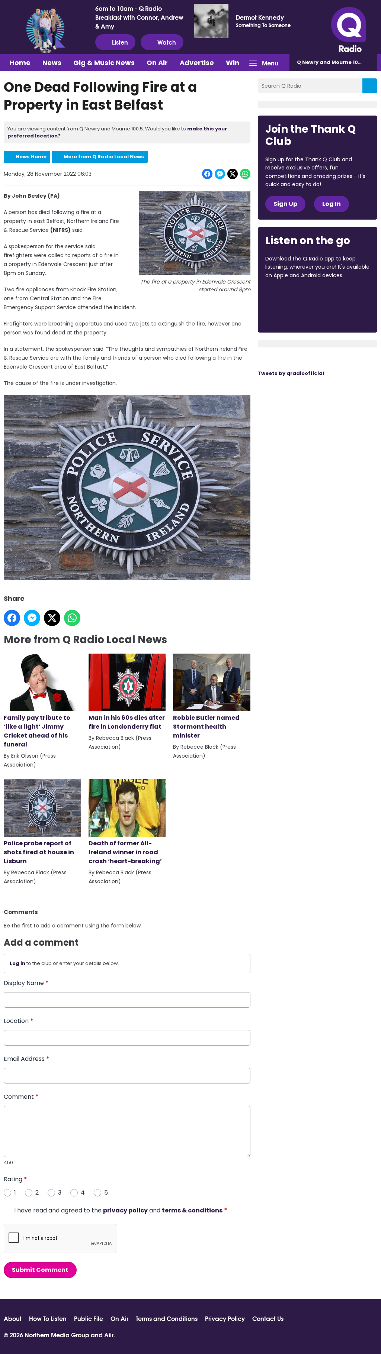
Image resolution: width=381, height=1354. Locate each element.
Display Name (26, 983)
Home (20, 62)
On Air (157, 62)
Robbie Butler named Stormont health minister (206, 726)
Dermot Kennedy (260, 17)
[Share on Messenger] (220, 174)
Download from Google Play (293, 314)
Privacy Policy (225, 1318)
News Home (31, 156)
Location (18, 1021)
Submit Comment (40, 1270)
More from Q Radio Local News (104, 156)
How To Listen (48, 1318)
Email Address (26, 1059)
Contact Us (268, 1318)
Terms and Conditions (167, 1318)
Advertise (197, 62)
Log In (331, 204)
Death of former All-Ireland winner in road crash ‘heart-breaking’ (125, 852)
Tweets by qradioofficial (291, 373)
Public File (88, 1318)
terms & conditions (192, 1210)
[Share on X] (232, 174)
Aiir (108, 1334)
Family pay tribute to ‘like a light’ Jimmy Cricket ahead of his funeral (37, 731)
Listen (120, 41)
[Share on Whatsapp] (245, 174)
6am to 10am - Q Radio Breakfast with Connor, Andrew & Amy (139, 17)
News (51, 62)
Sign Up (285, 204)
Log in (17, 963)
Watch (166, 41)
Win (232, 62)
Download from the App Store (294, 295)
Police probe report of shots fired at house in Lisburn (39, 852)
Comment (21, 1096)
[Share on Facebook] (207, 174)
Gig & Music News (104, 62)
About (13, 1318)
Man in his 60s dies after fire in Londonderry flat (127, 722)
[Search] (369, 85)
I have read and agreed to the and (120, 1210)
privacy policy (125, 1210)
